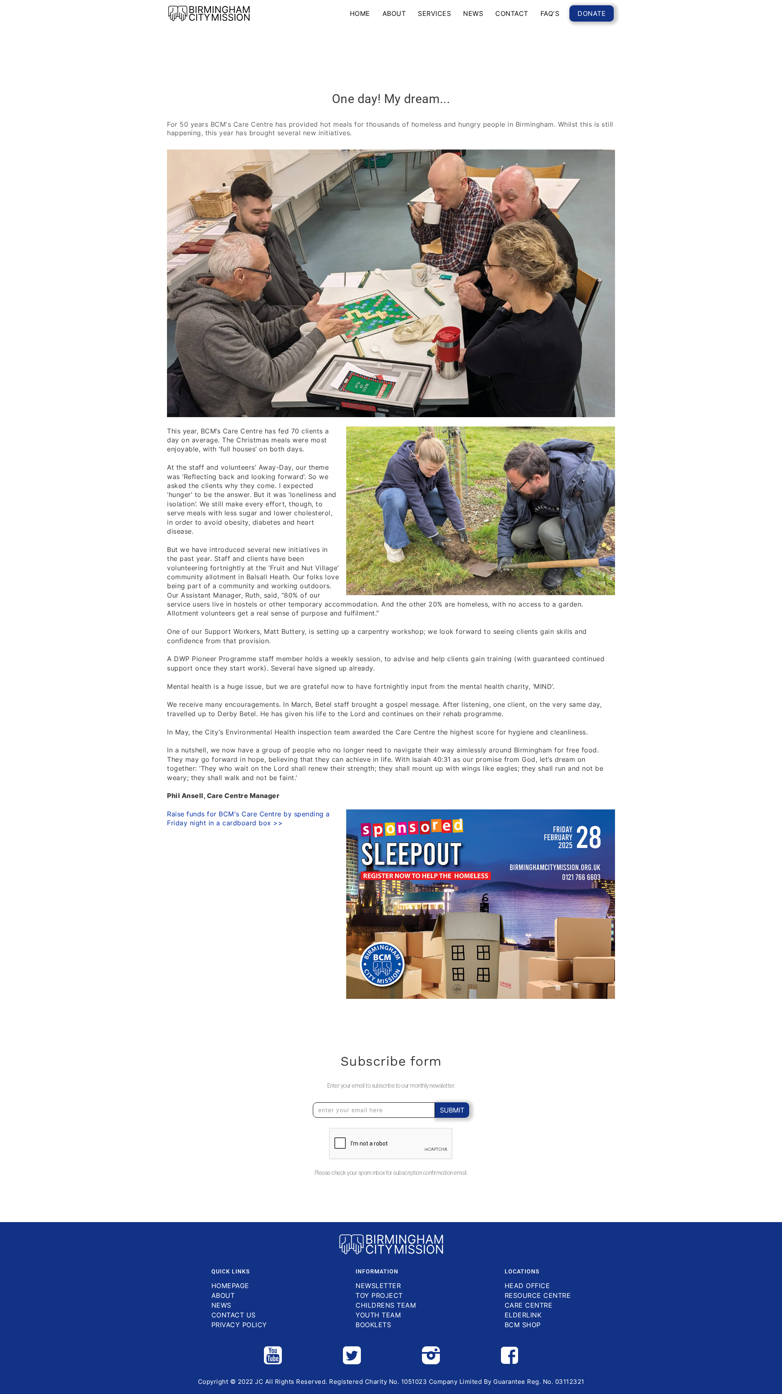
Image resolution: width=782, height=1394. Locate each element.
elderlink (523, 1315)
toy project (379, 1295)
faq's (550, 13)
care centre (529, 1305)
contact (511, 13)
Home (360, 13)
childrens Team (386, 1305)
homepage (230, 1286)
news (473, 13)
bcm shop (523, 1325)
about (394, 13)
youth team (378, 1315)
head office (527, 1286)
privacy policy (239, 1325)
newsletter (378, 1286)
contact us (233, 1315)
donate (592, 13)
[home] (209, 13)
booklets (373, 1325)
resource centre (538, 1295)
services (434, 13)
